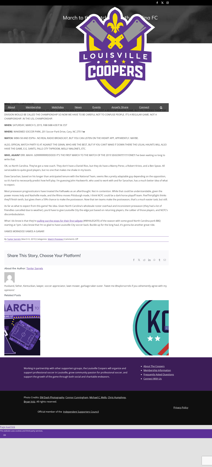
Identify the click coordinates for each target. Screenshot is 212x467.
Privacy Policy (180, 407)
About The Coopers (154, 366)
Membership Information (157, 370)
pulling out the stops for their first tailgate (60, 220)
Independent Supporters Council (81, 411)
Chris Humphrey (117, 397)
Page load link (7, 427)
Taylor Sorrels (13, 239)
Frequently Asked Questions (158, 374)
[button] (161, 107)
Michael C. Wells (98, 397)
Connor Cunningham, (77, 397)
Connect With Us (152, 378)
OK (4, 435)
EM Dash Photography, (52, 397)
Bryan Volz (29, 401)
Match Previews (55, 239)
